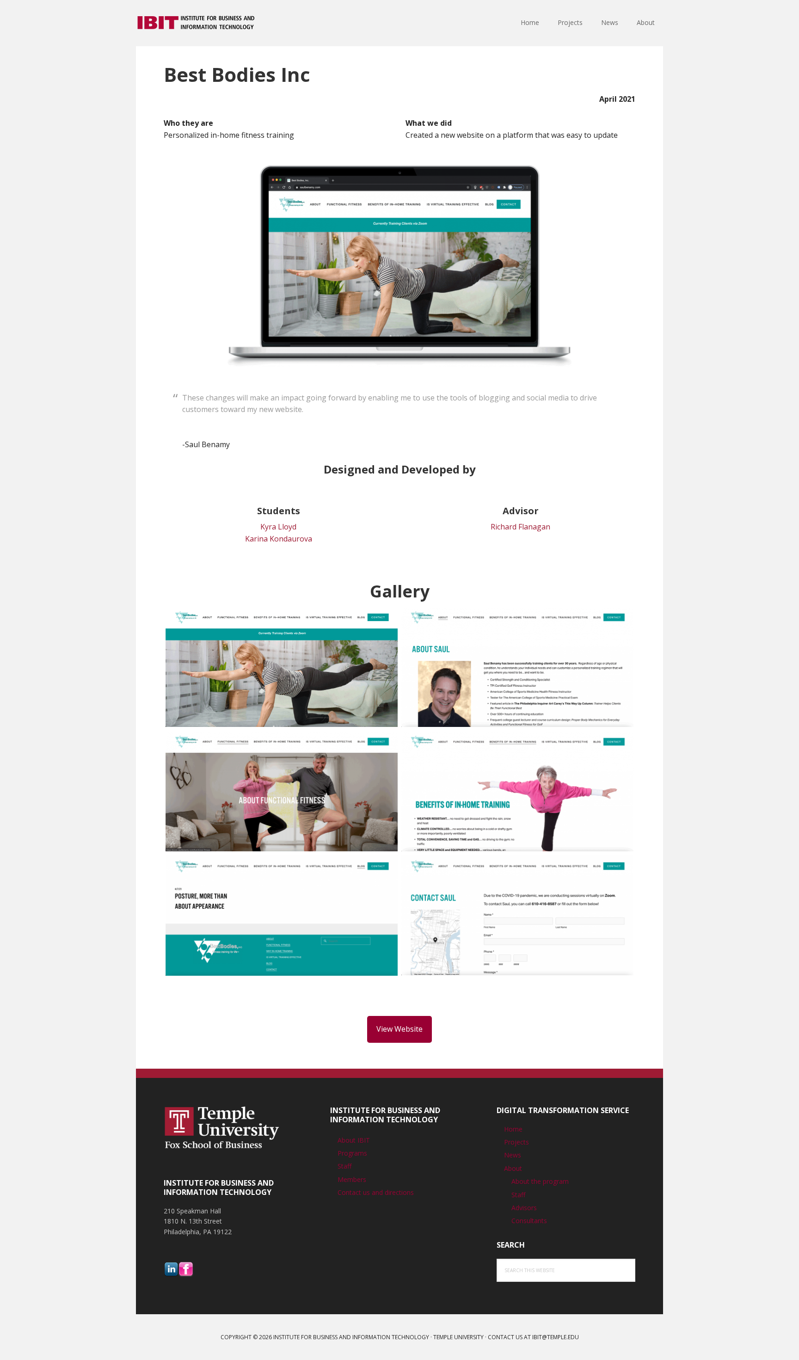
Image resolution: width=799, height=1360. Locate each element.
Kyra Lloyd (278, 527)
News (512, 1155)
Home (513, 1129)
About (513, 1168)
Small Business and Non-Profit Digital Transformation (196, 23)
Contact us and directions (376, 1192)
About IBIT (354, 1140)
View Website (399, 1029)
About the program (540, 1181)
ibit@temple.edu (555, 1337)
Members (352, 1179)
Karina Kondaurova (278, 539)
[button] (282, 668)
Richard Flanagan (520, 527)
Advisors (524, 1207)
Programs (352, 1153)
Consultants (529, 1220)
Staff (344, 1166)
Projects (516, 1142)
